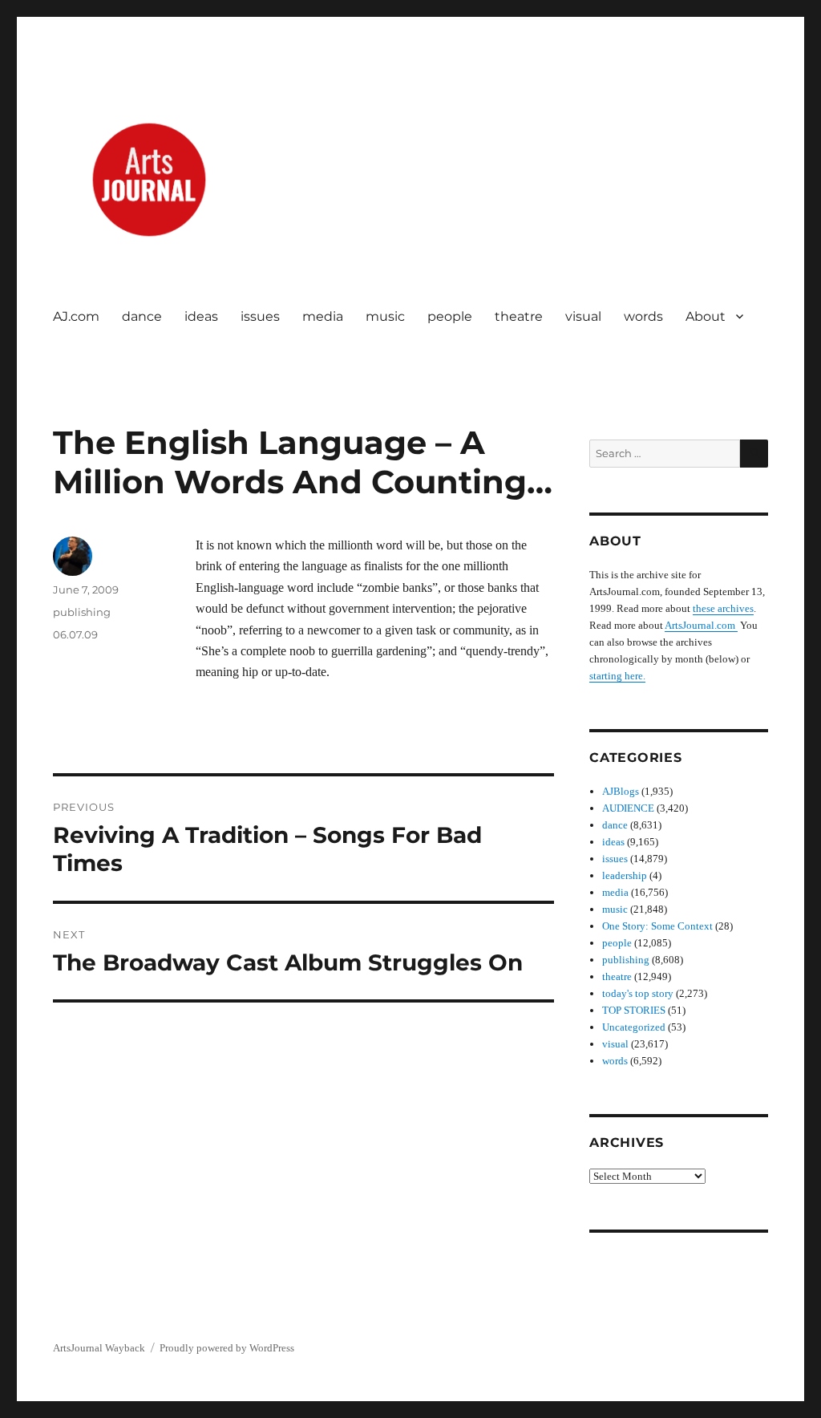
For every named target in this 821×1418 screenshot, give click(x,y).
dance (142, 316)
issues (260, 316)
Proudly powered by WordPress (227, 1348)
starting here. (617, 676)
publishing (82, 612)
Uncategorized (633, 1027)
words (643, 316)
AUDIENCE (628, 808)
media (322, 316)
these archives (723, 608)
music (385, 316)
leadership (624, 875)
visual (583, 316)
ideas (201, 316)
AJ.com (76, 316)
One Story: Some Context (657, 926)
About (706, 316)
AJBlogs (620, 791)
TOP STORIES (633, 1010)
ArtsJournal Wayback (99, 1348)
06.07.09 (75, 634)
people (449, 316)
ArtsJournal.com (701, 625)
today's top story (637, 993)
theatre (519, 316)
